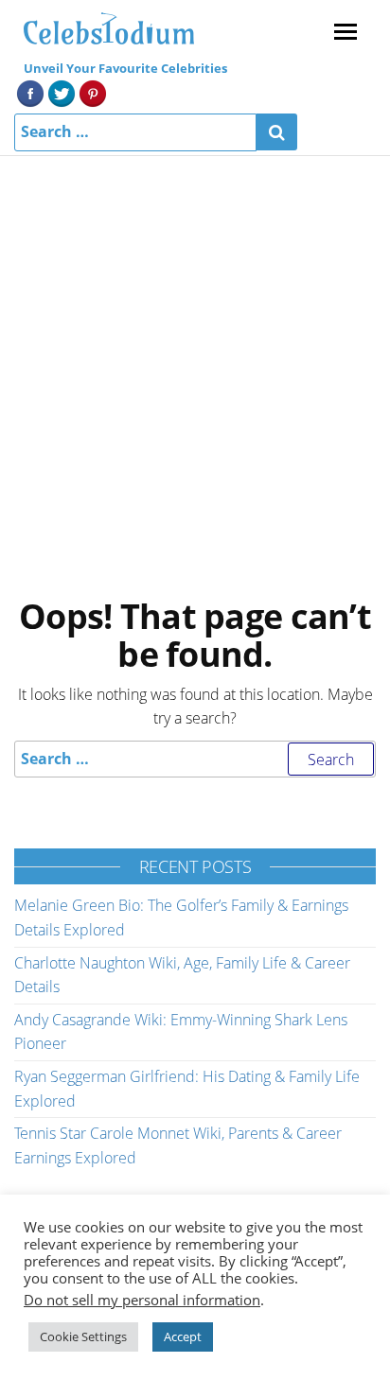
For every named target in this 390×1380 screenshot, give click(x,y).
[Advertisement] (195, 360)
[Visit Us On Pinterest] (92, 91)
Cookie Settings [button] (83, 1336)
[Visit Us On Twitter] (61, 91)
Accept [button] (183, 1336)
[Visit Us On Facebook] (29, 91)
